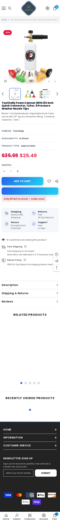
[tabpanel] (15, 350)
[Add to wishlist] (49, 181)
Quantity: (7, 164)
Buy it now (30, 191)
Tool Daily (18, 131)
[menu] (4, 8)
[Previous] (49, 81)
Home (4, 20)
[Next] (55, 81)
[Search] (10, 8)
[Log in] (47, 8)
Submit (46, 473)
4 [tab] (34, 383)
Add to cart (23, 181)
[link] (17, 516)
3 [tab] (30, 383)
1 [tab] (21, 383)
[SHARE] (55, 181)
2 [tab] (26, 383)
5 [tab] (39, 383)
